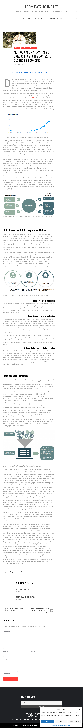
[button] (80, 709)
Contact (59, 18)
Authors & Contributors (40, 18)
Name (5, 652)
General (23, 47)
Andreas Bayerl (16, 72)
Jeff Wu (32, 98)
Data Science (22, 572)
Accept (47, 721)
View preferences (74, 721)
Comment (7, 631)
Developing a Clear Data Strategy (17, 609)
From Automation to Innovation (25, 597)
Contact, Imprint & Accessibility (64, 725)
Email (32, 652)
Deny (61, 721)
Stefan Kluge (24, 72)
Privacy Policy (54, 725)
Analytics (17, 47)
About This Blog (25, 18)
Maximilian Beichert (34, 72)
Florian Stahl (43, 72)
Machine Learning (31, 47)
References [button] (9, 567)
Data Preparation (12, 572)
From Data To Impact (41, 6)
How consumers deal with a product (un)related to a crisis (40, 610)
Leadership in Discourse (23, 589)
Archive (52, 18)
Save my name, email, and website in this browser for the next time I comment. (28, 672)
